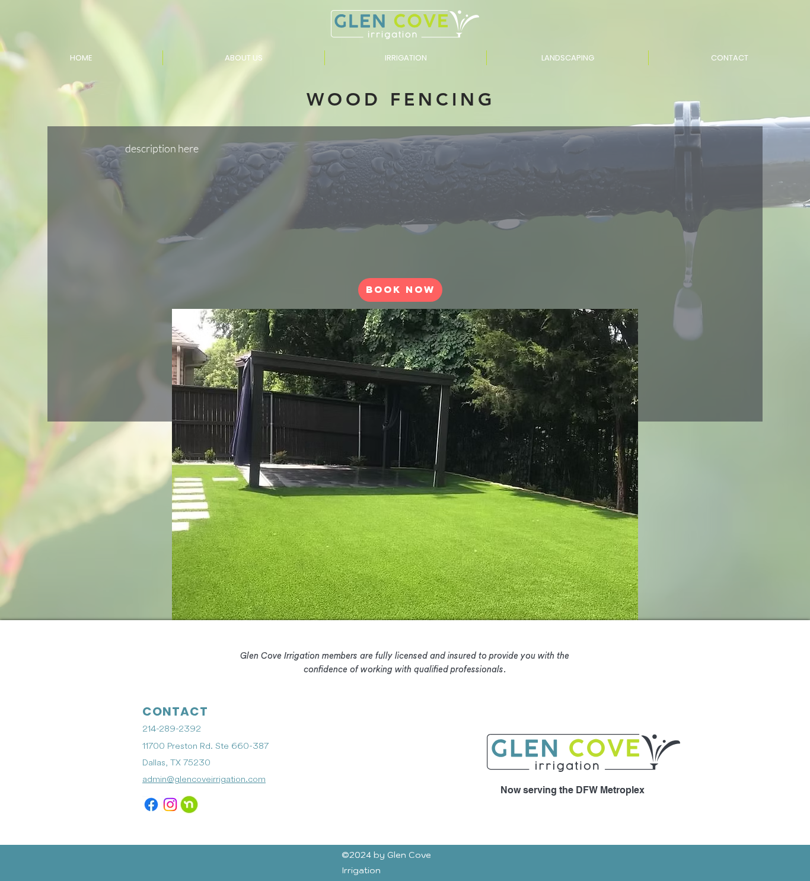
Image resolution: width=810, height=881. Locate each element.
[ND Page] (189, 804)
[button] (405, 57)
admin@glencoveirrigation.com (204, 779)
